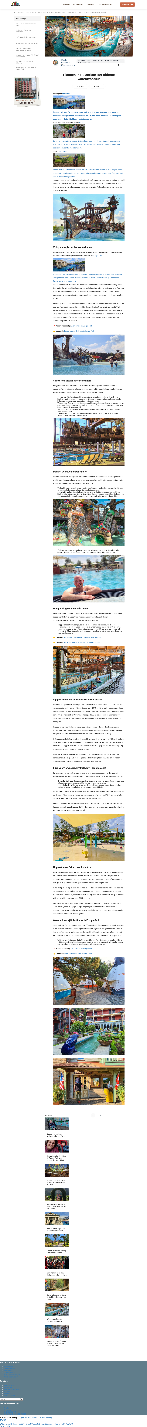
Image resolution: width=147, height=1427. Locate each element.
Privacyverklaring (45, 1418)
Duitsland (88, 164)
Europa (86, 135)
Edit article (6, 1424)
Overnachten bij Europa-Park (81, 326)
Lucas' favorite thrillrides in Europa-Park (79, 331)
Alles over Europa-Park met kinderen (78, 954)
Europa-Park (87, 268)
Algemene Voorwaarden (29, 1418)
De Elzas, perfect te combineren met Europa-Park (82, 643)
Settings (26, 1424)
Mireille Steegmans (65, 61)
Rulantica (87, 106)
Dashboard (16, 1424)
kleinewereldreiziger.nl (68, 66)
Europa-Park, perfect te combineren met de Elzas (82, 637)
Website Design (38, 1424)
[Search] (21, 1399)
